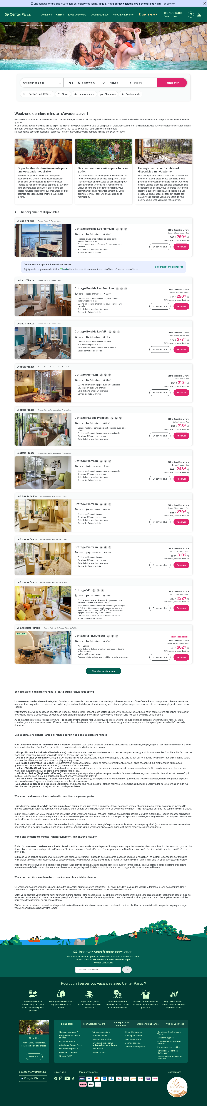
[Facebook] (56, 1079)
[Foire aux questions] (191, 15)
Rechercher (172, 82)
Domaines (46, 14)
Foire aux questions (101, 1032)
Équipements (133, 94)
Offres (60, 14)
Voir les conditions (103, 962)
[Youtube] (67, 1079)
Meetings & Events (123, 14)
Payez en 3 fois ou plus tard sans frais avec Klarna (104, 1044)
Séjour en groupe (133, 1039)
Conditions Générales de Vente (169, 1033)
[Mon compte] (199, 15)
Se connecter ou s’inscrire (169, 267)
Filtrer (65, 94)
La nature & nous (67, 1041)
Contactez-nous (99, 1035)
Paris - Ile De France (57, 628)
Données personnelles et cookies (169, 1042)
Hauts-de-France (50, 221)
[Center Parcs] (18, 14)
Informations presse (68, 1049)
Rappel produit (99, 1052)
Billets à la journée (133, 1032)
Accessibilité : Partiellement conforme (170, 1057)
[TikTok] (73, 1079)
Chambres (110, 94)
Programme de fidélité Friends (69, 1036)
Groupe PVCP (65, 1056)
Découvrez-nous (100, 14)
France (40, 221)
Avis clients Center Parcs (70, 1045)
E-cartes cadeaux (133, 1043)
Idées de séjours (77, 14)
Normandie (48, 367)
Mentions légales (165, 1038)
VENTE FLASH (149, 14)
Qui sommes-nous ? (68, 1032)
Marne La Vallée (71, 628)
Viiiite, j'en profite (165, 3)
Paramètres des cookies (168, 1047)
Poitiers (64, 496)
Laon (59, 221)
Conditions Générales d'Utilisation (167, 1052)
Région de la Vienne (53, 496)
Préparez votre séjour (102, 1039)
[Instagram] (61, 1079)
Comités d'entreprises (135, 1046)
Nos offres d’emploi (68, 1052)
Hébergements (87, 94)
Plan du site (97, 1049)
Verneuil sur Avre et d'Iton (62, 367)
